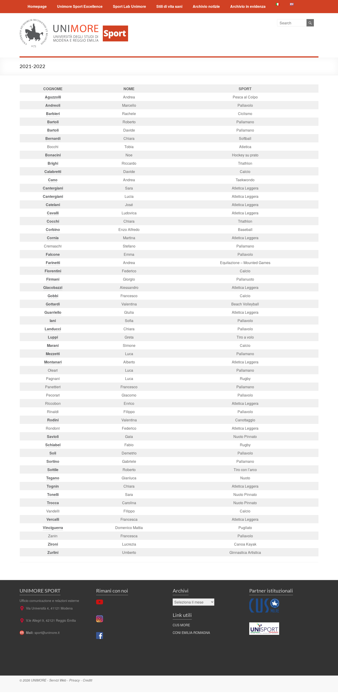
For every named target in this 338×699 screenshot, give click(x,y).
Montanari (53, 362)
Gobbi (53, 295)
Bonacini (53, 155)
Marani (53, 345)
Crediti (87, 680)
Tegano (52, 477)
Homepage (37, 6)
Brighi (53, 163)
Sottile (52, 469)
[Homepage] (113, 21)
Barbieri (53, 113)
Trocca (53, 502)
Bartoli (53, 121)
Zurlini (52, 552)
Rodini (53, 420)
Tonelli (53, 494)
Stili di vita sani (169, 6)
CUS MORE (181, 625)
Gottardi (53, 304)
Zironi (53, 544)
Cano (52, 179)
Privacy (74, 680)
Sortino (52, 461)
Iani (53, 320)
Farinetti (53, 262)
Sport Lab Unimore (129, 6)
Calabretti (52, 171)
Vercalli (52, 519)
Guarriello (52, 312)
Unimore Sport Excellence (80, 6)
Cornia (53, 237)
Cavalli (53, 213)
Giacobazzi (52, 287)
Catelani (53, 204)
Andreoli (52, 105)
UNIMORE (38, 680)
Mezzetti (53, 353)
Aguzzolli (53, 97)
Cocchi (53, 221)
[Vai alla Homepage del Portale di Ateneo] (59, 21)
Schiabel (52, 444)
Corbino (53, 229)
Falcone (53, 254)
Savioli (53, 436)
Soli (52, 453)
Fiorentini (53, 270)
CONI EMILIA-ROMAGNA (191, 632)
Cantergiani (53, 188)
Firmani (52, 279)
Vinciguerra (53, 527)
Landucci (53, 328)
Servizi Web (57, 680)
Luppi (53, 337)
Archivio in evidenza (248, 6)
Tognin (53, 486)
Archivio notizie (206, 6)
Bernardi (52, 138)
